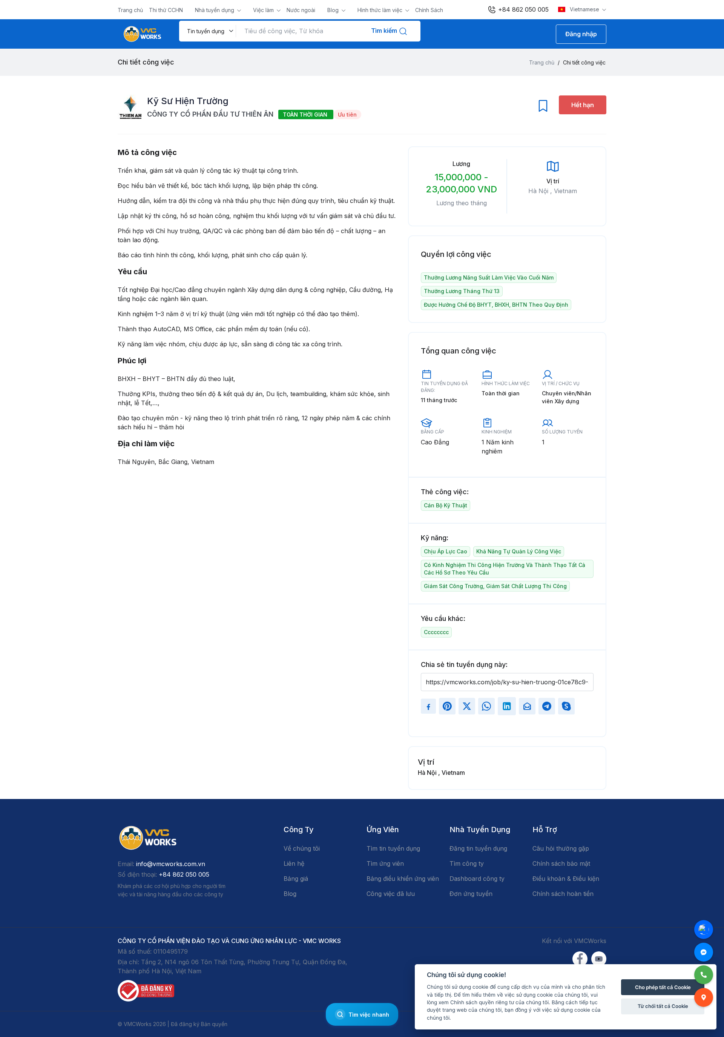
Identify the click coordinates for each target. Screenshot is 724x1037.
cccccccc (436, 632)
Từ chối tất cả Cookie (663, 1006)
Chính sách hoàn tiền (563, 893)
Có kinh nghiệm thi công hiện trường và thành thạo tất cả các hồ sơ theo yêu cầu (504, 569)
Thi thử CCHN (166, 10)
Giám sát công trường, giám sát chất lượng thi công (495, 586)
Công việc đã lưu (391, 893)
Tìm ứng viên (385, 863)
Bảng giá (296, 878)
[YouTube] (598, 958)
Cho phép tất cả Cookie (663, 987)
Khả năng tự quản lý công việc (518, 551)
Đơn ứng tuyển (470, 893)
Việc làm (264, 10)
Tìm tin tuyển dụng (393, 848)
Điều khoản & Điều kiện (565, 878)
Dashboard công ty (477, 878)
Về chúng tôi (302, 848)
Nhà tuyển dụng (215, 10)
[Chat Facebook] (703, 952)
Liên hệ (294, 863)
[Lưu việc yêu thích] (543, 107)
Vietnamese (584, 9)
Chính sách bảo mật (561, 863)
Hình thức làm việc (380, 10)
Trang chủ (130, 10)
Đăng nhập (581, 34)
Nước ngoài (301, 10)
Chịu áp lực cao (445, 551)
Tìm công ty (466, 863)
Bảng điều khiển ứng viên (403, 878)
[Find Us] (703, 997)
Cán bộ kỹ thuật (445, 505)
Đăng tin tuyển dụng (478, 848)
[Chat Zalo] (703, 929)
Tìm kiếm (385, 30)
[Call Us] (703, 974)
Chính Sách (429, 10)
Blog (333, 10)
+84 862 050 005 (522, 9)
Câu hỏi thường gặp (560, 848)
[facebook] (579, 958)
